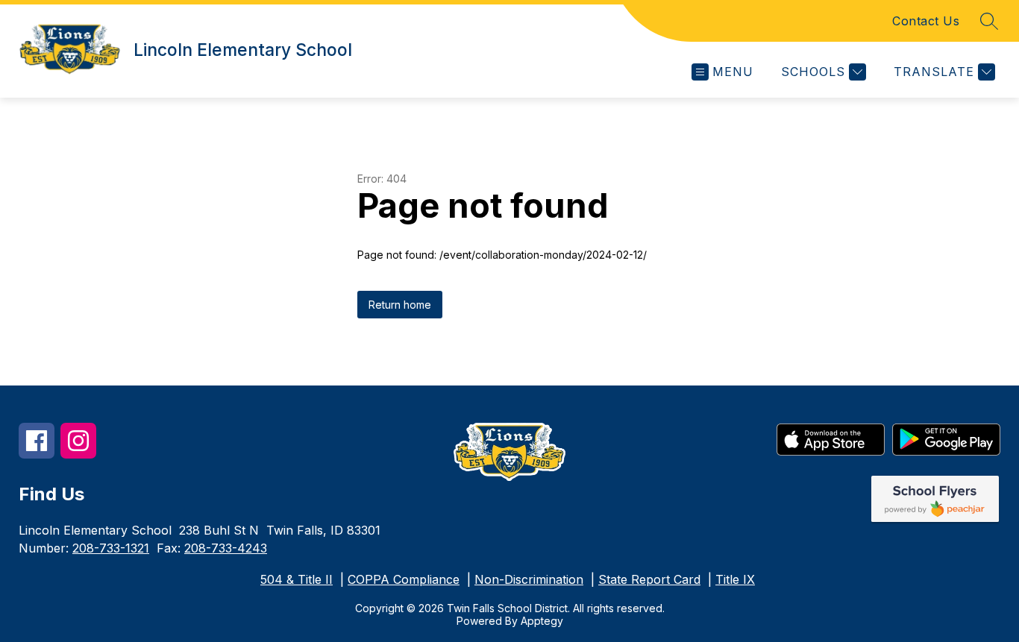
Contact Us (925, 20)
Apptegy (542, 620)
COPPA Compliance (404, 579)
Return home (400, 304)
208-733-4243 (225, 548)
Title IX (735, 579)
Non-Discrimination (528, 579)
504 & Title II (296, 579)
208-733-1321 (110, 548)
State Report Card (649, 579)
